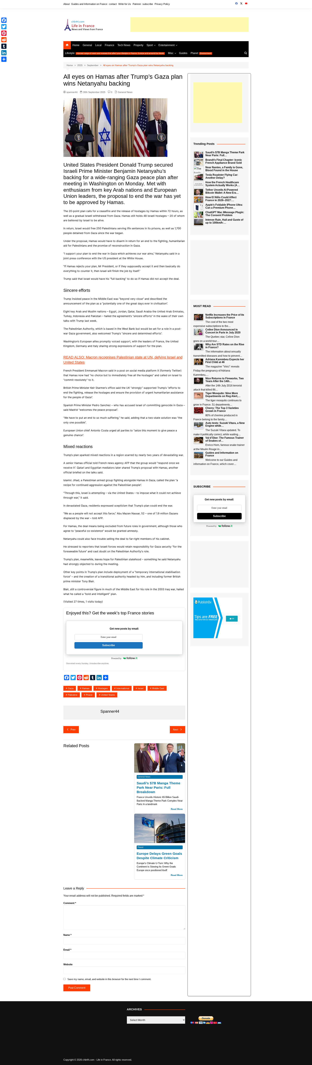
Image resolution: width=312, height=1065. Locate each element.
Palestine (72, 695)
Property (138, 45)
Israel (140, 688)
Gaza (70, 688)
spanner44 (72, 92)
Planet (201, 53)
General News (125, 92)
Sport (150, 45)
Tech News (123, 45)
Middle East (158, 688)
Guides (183, 53)
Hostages (103, 688)
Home (75, 45)
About (66, 4)
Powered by (116, 658)
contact (113, 4)
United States (108, 695)
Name (67, 935)
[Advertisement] (189, 24)
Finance (109, 45)
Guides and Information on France (89, 4)
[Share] (4, 59)
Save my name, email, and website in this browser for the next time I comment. (109, 979)
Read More (177, 809)
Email (67, 949)
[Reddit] (4, 39)
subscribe (148, 4)
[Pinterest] (4, 33)
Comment (69, 903)
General (87, 45)
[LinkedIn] (4, 52)
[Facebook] (4, 20)
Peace (89, 695)
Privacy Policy (162, 4)
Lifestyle (114, 53)
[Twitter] (4, 26)
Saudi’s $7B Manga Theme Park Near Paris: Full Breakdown (158, 787)
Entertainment (166, 45)
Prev (73, 729)
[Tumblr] (4, 46)
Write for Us (124, 4)
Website (67, 964)
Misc (170, 53)
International (122, 688)
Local (98, 45)
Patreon (137, 4)
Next (175, 729)
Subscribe (108, 645)
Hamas (85, 688)
